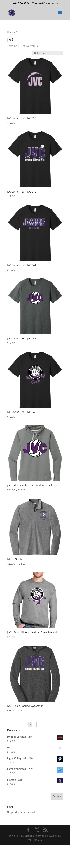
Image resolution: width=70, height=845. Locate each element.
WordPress (35, 840)
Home (10, 32)
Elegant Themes (34, 835)
